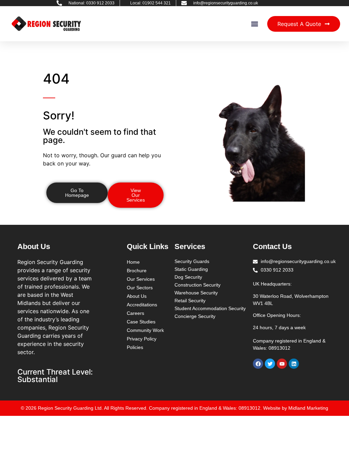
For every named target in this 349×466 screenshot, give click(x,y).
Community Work (145, 330)
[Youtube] (282, 364)
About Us (137, 296)
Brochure (137, 270)
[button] (254, 23)
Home (133, 262)
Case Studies (141, 321)
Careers (135, 313)
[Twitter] (270, 364)
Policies (135, 347)
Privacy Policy (141, 338)
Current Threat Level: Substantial (55, 375)
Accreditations (142, 304)
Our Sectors (140, 287)
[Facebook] (258, 364)
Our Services (141, 279)
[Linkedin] (294, 364)
